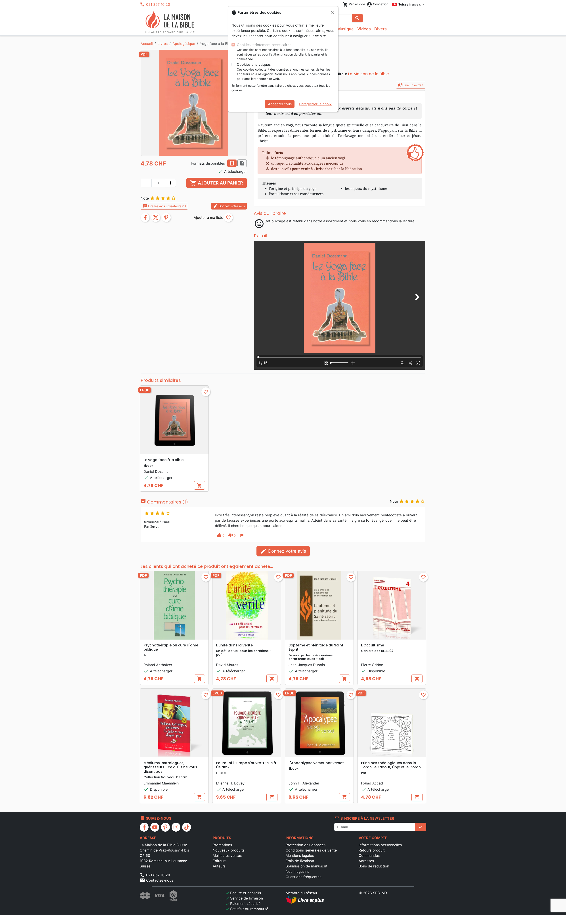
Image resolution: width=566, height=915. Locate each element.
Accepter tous (280, 104)
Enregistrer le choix (315, 104)
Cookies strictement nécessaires (264, 44)
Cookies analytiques (254, 64)
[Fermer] (332, 12)
